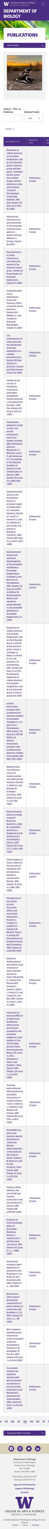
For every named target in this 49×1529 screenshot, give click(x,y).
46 (12, 1421)
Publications (34, 177)
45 (6, 1421)
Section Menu (13, 45)
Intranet (24, 1492)
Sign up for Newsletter (25, 1484)
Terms (25, 1525)
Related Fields (31, 111)
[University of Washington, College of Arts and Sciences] (19, 4)
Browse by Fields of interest (18, 1433)
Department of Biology (20, 13)
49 (31, 1421)
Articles (32, 181)
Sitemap (35, 1525)
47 (18, 1421)
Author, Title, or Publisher (12, 110)
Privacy (15, 1525)
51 (43, 1421)
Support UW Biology (24, 1488)
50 (37, 1421)
